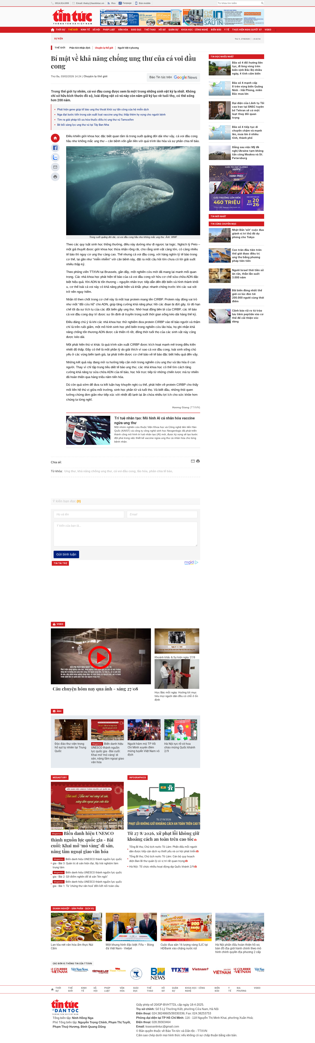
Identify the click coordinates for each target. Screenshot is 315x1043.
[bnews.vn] (146, 974)
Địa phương (241, 989)
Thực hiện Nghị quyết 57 (247, 29)
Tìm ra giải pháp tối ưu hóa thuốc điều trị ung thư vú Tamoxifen (95, 119)
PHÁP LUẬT (109, 29)
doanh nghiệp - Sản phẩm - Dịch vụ (73, 908)
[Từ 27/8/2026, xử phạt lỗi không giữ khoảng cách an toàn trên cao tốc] (163, 806)
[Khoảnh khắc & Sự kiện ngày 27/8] (177, 640)
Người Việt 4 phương (128, 47)
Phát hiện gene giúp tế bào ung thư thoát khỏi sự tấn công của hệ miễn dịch (103, 109)
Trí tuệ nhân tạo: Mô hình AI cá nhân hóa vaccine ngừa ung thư (154, 420)
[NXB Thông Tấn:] (126, 974)
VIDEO (268, 29)
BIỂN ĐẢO (216, 29)
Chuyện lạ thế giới (104, 47)
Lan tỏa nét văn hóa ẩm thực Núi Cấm (72, 946)
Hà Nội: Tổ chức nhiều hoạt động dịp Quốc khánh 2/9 (161, 866)
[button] (195, 733)
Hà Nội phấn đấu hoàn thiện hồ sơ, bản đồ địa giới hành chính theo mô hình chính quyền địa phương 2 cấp (238, 948)
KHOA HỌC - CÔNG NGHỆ (194, 29)
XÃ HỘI (96, 29)
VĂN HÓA (123, 29)
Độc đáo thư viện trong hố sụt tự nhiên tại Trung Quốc (70, 747)
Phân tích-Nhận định (79, 47)
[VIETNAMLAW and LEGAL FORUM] (88, 972)
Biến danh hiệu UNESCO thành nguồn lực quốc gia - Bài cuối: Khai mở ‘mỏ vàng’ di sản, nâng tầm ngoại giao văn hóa (107, 753)
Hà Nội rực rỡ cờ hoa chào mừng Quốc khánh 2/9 (179, 747)
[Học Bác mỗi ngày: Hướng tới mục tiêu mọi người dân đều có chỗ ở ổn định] (177, 674)
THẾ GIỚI (73, 29)
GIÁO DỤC (136, 29)
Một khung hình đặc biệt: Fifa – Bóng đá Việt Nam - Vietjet (130, 946)
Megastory (97, 744)
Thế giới (60, 47)
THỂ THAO (150, 29)
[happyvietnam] (105, 970)
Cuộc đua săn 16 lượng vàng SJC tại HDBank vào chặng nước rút (184, 946)
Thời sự (60, 29)
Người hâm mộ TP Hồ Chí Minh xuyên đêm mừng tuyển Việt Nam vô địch (144, 749)
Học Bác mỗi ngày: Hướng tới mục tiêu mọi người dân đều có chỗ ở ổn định (176, 696)
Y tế (226, 29)
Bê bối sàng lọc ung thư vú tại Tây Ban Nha (83, 124)
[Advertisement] (125, 488)
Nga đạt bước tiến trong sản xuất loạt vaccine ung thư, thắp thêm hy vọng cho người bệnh (111, 114)
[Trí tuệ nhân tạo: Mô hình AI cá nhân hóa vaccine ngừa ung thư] (88, 430)
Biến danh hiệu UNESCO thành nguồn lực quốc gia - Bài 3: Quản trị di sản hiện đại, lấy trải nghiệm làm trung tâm (87, 863)
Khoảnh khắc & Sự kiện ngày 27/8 (175, 657)
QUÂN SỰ (173, 29)
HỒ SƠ (162, 29)
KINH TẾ (85, 29)
